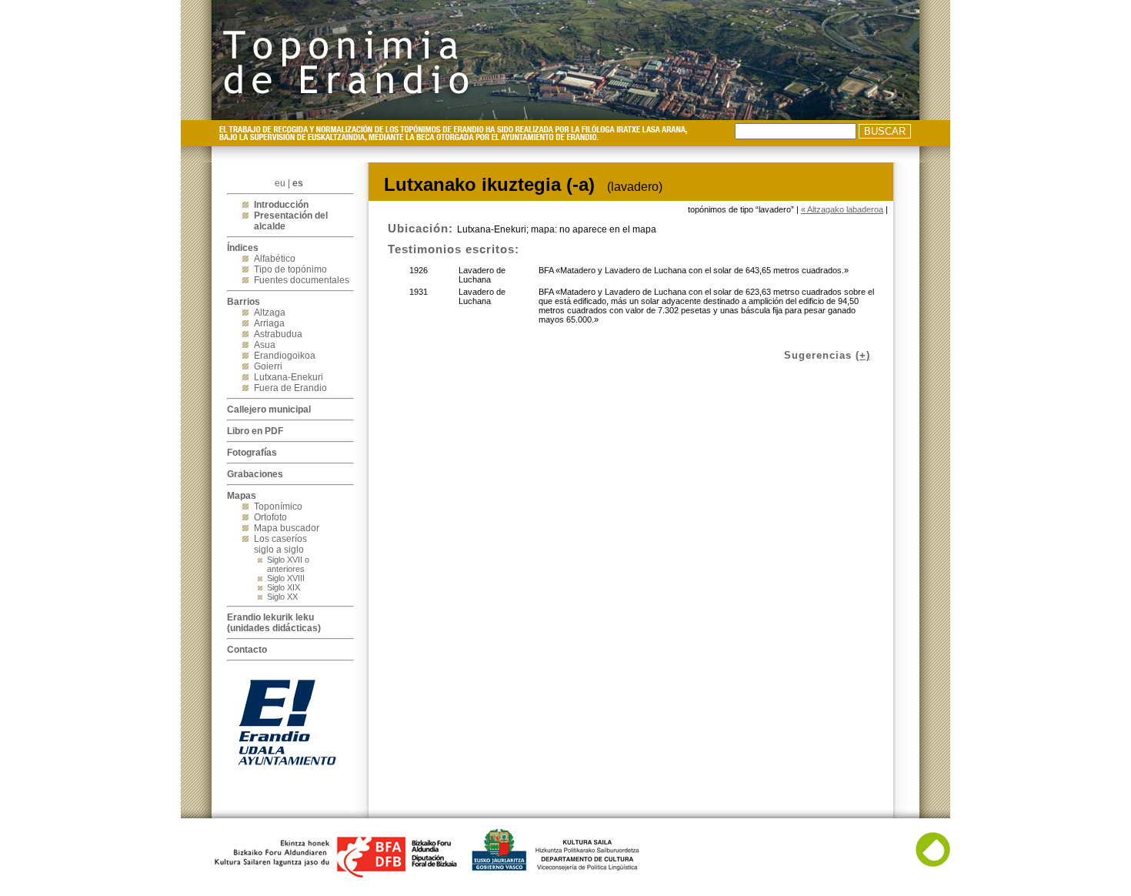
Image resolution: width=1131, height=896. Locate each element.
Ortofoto (270, 517)
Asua (264, 344)
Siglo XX (282, 596)
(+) (863, 355)
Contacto (247, 649)
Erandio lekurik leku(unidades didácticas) (274, 623)
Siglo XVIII (286, 578)
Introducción (281, 204)
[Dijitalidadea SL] (933, 863)
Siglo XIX (283, 587)
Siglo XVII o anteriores (288, 564)
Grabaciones (255, 474)
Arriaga (269, 323)
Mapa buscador (286, 528)
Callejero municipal (269, 409)
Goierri (268, 366)
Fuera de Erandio (290, 388)
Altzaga (269, 312)
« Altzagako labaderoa (842, 209)
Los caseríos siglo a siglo (280, 544)
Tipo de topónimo (290, 269)
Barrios (243, 301)
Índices (243, 247)
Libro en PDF (255, 431)
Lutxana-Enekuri (288, 377)
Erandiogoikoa (284, 355)
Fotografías (252, 452)
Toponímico (278, 506)
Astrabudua (278, 334)
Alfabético (274, 258)
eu (280, 183)
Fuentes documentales (301, 280)
